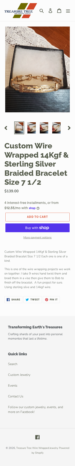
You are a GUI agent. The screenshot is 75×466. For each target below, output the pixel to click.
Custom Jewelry (19, 375)
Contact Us (15, 396)
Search (12, 364)
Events (12, 385)
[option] (19, 127)
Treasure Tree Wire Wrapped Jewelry (37, 448)
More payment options (37, 237)
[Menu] (68, 10)
